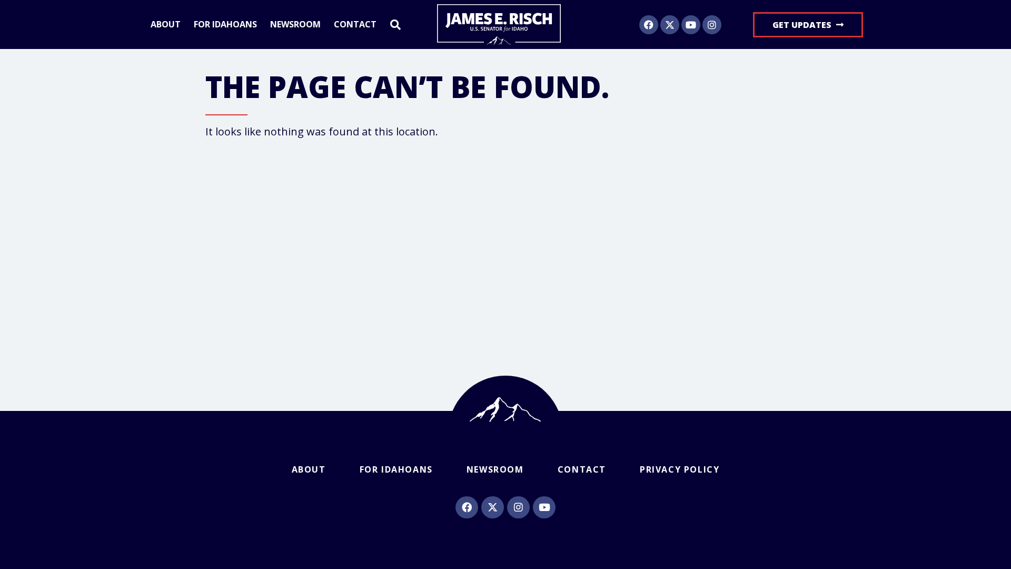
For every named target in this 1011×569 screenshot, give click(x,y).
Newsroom (295, 25)
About (166, 25)
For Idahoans (225, 25)
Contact (355, 25)
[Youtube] (690, 24)
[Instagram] (711, 24)
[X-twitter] (669, 24)
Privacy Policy (679, 469)
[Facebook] (648, 24)
